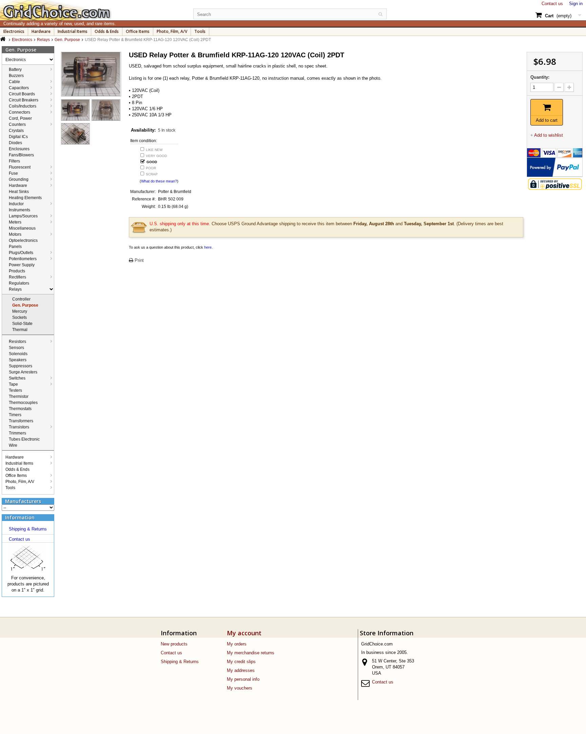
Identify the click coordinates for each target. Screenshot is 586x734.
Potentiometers (23, 258)
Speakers (17, 360)
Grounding (18, 179)
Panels (15, 246)
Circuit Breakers (23, 100)
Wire (13, 445)
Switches (17, 378)
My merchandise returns (250, 652)
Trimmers (17, 433)
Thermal (19, 329)
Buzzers (16, 75)
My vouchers (239, 688)
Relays (15, 289)
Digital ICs (18, 136)
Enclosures (19, 149)
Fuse (13, 173)
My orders (237, 643)
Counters (17, 124)
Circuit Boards (22, 94)
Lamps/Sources (23, 216)
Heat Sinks (19, 191)
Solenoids (18, 353)
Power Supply (22, 265)
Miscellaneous (22, 228)
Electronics (13, 31)
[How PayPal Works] (555, 166)
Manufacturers (23, 501)
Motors (15, 234)
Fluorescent (20, 167)
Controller (21, 299)
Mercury (19, 311)
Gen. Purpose (25, 305)
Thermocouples (23, 402)
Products (17, 271)
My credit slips (241, 661)
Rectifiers (17, 277)
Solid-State (22, 323)
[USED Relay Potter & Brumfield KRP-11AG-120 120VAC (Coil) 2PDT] (75, 110)
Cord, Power (20, 118)
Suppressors (20, 366)
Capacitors (19, 87)
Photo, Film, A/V (172, 31)
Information (20, 517)
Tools (200, 31)
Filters (14, 161)
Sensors (16, 347)
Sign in (576, 3)
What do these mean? (159, 181)
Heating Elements (25, 197)
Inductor (16, 203)
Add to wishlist (548, 135)
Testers (15, 390)
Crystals (16, 130)
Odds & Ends (107, 31)
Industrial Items (72, 31)
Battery (15, 69)
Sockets (19, 317)
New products (174, 643)
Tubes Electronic (24, 439)
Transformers (21, 421)
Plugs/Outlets (21, 252)
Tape (13, 384)
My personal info (243, 679)
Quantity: (539, 77)
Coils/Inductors (22, 106)
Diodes (15, 142)
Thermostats (20, 408)
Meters (15, 222)
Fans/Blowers (21, 155)
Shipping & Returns (28, 529)
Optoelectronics (23, 240)
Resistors (17, 341)
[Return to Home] (3, 39)
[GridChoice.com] (92, 10)
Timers (15, 414)
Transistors (19, 427)
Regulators (19, 283)
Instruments (19, 210)
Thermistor (18, 396)
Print (138, 260)
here (208, 247)
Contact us (552, 3)
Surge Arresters (23, 372)
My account (244, 633)
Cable (14, 81)
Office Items (138, 31)
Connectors (19, 112)
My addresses (241, 670)
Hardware (41, 31)
